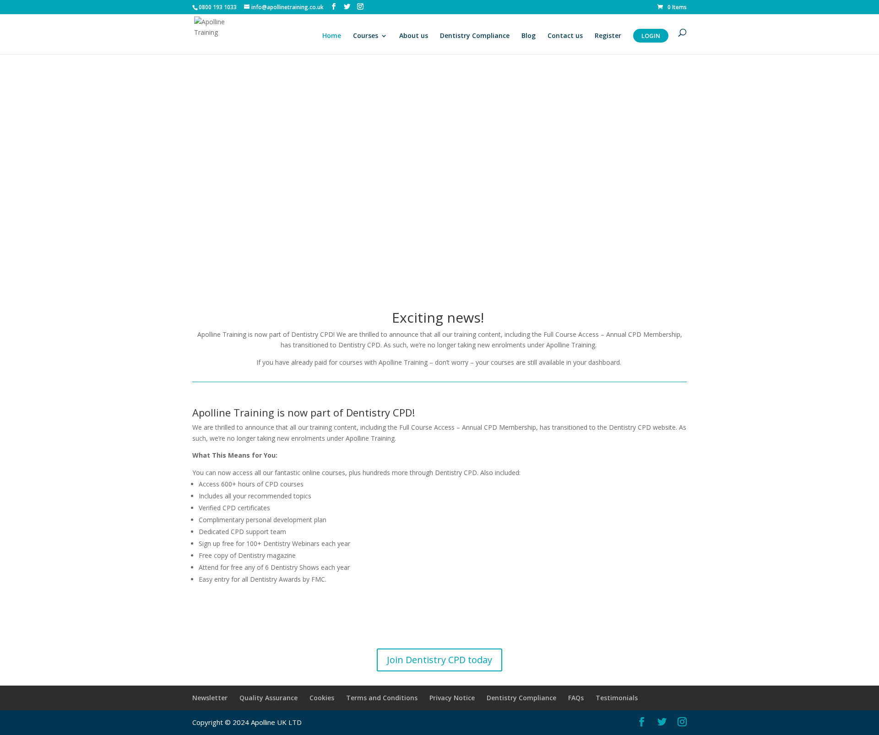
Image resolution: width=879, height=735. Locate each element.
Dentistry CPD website (642, 427)
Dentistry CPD (312, 334)
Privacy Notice (452, 697)
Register (608, 36)
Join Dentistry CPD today (439, 660)
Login (650, 36)
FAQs (576, 697)
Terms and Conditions (382, 697)
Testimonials (617, 697)
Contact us (565, 36)
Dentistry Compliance (475, 36)
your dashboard (596, 362)
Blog (528, 36)
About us (413, 36)
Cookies (321, 697)
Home (331, 36)
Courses (365, 36)
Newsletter (210, 697)
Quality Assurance (268, 697)
